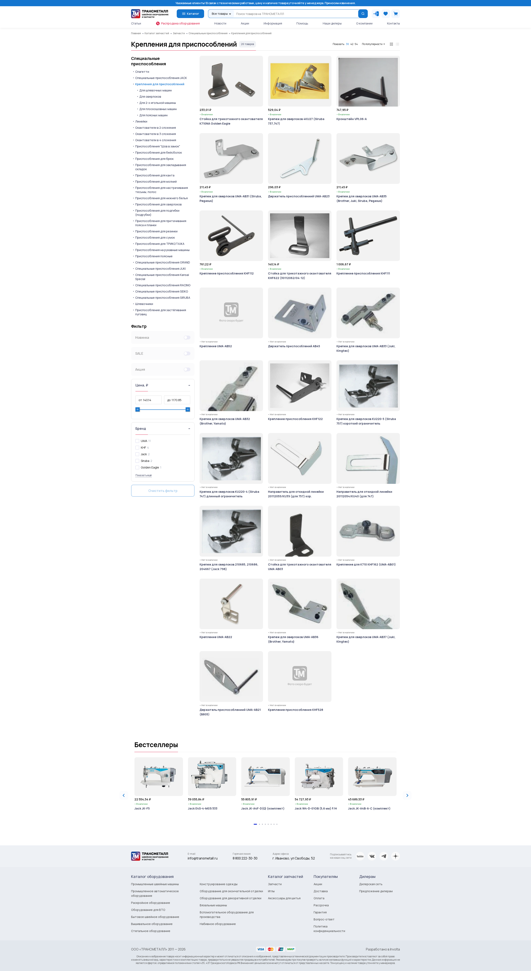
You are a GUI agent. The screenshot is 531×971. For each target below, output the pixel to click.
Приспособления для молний (156, 181)
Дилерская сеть (370, 884)
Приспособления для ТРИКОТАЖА (159, 244)
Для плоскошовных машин (158, 109)
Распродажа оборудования (180, 23)
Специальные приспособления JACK (161, 78)
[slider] (137, 409)
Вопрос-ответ (324, 919)
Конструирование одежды (218, 884)
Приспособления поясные (154, 256)
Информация (273, 23)
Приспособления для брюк (154, 159)
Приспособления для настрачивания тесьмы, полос (161, 190)
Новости (220, 23)
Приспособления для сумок (155, 237)
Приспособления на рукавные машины (162, 250)
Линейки (141, 121)
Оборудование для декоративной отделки (230, 898)
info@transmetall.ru (203, 858)
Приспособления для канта (154, 175)
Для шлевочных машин (155, 90)
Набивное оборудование (218, 924)
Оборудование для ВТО (148, 910)
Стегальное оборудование (150, 931)
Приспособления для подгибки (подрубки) (157, 213)
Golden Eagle (150, 467)
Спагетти (142, 72)
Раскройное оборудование (150, 903)
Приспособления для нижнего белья (161, 198)
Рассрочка (321, 905)
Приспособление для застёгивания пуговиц (160, 312)
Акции (245, 23)
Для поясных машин (153, 115)
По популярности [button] (372, 44)
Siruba (145, 461)
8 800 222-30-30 (245, 858)
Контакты (393, 23)
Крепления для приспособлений (159, 84)
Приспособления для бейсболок (158, 152)
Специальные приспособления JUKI (160, 269)
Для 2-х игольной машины (157, 103)
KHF (143, 447)
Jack (144, 454)
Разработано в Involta (383, 949)
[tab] (255, 824)
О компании (364, 23)
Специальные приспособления (148, 61)
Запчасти (275, 884)
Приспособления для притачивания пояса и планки (160, 223)
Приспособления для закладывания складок (160, 167)
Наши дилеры (332, 23)
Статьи (136, 23)
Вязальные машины (213, 905)
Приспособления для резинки (156, 231)
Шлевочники (144, 304)
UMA (144, 441)
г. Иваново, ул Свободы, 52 (294, 858)
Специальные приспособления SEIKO (161, 291)
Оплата (319, 898)
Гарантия (320, 912)
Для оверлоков (150, 96)
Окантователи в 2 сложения (155, 128)
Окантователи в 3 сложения (155, 134)
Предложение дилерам (376, 891)
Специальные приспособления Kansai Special (162, 277)
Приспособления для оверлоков (158, 204)
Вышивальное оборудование (152, 924)
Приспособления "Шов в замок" (157, 146)
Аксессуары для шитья (284, 898)
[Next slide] (407, 795)
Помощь (302, 23)
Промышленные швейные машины (155, 884)
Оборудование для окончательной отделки (231, 891)
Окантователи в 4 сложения (155, 140)
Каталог (193, 14)
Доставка (321, 891)
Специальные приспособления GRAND (162, 262)
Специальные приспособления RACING (163, 285)
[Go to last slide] (123, 795)
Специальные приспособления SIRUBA (162, 298)
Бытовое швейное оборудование (155, 917)
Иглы (271, 891)
